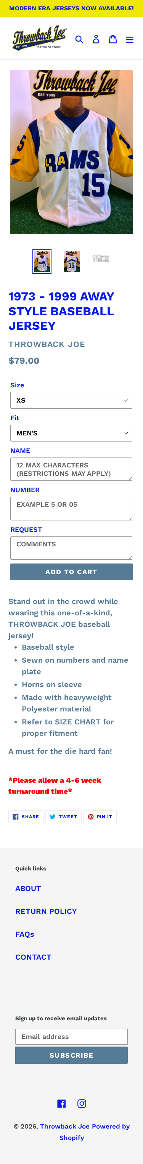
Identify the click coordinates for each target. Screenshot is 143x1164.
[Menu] (129, 38)
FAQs (24, 934)
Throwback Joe (65, 1126)
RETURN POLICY (46, 911)
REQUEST (26, 529)
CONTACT (33, 957)
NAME (20, 450)
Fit (14, 418)
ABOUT (28, 888)
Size (17, 385)
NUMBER (25, 490)
